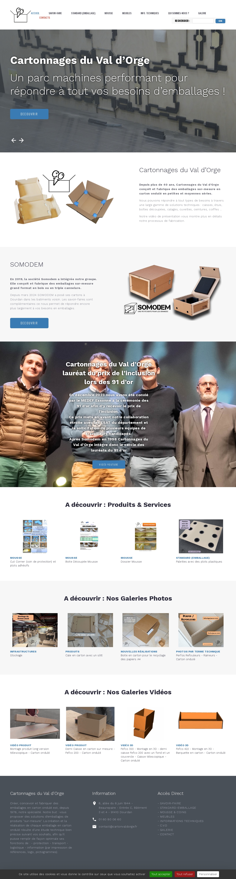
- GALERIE (165, 830)
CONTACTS (44, 17)
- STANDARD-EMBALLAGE (177, 807)
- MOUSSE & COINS (172, 812)
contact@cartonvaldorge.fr (118, 826)
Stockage (16, 655)
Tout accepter (160, 874)
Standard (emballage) (83, 13)
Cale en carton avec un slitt (84, 655)
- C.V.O (162, 825)
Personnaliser (208, 874)
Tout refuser (184, 874)
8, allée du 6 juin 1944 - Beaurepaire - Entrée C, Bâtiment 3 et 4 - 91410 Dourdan (123, 808)
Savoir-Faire (55, 13)
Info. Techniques (150, 13)
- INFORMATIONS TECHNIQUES (181, 821)
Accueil (35, 13)
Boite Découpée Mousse (81, 561)
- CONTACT (166, 834)
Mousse (109, 13)
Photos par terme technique (198, 651)
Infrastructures (23, 651)
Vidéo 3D (127, 745)
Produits (72, 651)
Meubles (126, 13)
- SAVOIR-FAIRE (169, 803)
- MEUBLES (166, 816)
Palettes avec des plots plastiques (199, 561)
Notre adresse (33, 114)
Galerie (202, 13)
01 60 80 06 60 (110, 819)
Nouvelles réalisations (139, 651)
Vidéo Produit (20, 745)
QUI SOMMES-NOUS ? (178, 13)
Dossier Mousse (131, 561)
